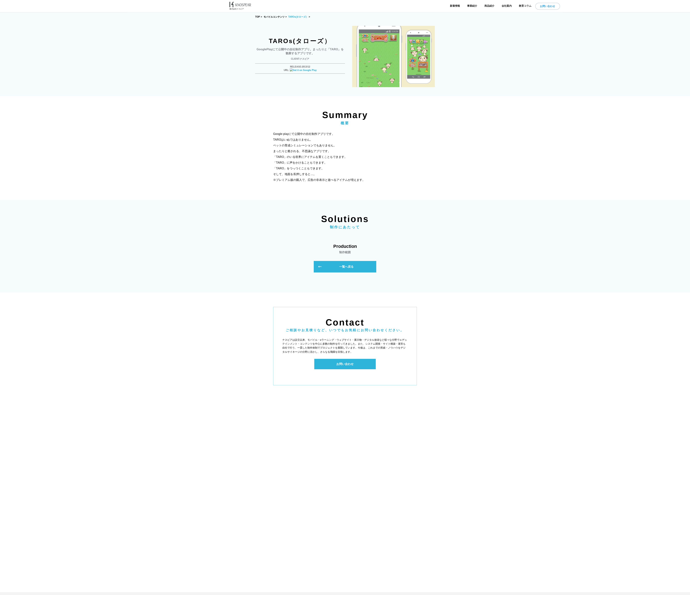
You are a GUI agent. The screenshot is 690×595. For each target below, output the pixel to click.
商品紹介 (489, 5)
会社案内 (507, 5)
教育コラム (525, 5)
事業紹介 (472, 5)
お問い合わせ (547, 6)
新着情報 (455, 5)
